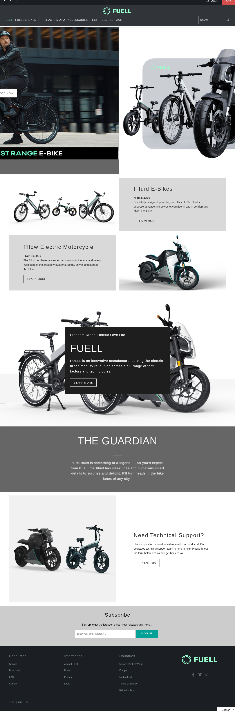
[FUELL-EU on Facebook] (193, 675)
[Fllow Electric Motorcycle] (172, 263)
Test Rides (98, 19)
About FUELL (71, 664)
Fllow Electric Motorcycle (59, 247)
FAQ (11, 677)
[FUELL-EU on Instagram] (206, 675)
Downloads (15, 670)
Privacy (68, 677)
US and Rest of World (130, 664)
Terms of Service (128, 683)
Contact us (147, 563)
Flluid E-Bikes (153, 189)
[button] (226, 709)
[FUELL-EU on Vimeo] (200, 675)
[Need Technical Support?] (62, 548)
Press (67, 670)
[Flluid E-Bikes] (62, 204)
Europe (123, 670)
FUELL (8, 19)
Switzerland (125, 677)
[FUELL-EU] (117, 10)
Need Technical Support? (169, 535)
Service (116, 19)
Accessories (78, 19)
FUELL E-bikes (26, 19)
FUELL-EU (23, 702)
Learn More (147, 220)
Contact (13, 683)
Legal (67, 683)
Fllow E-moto (54, 19)
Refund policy (126, 690)
